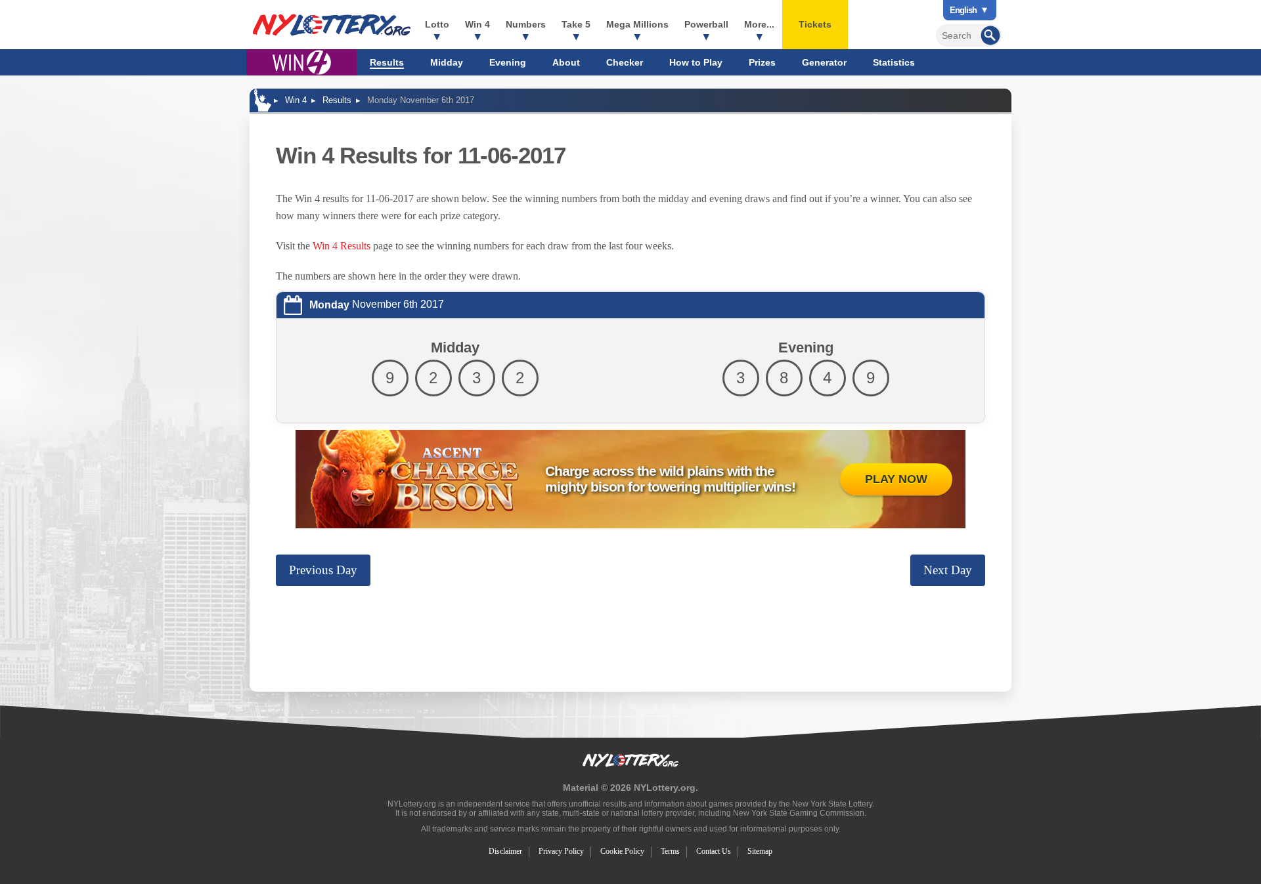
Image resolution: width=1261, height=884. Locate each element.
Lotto (437, 24)
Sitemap (759, 851)
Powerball (706, 24)
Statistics (894, 62)
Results (387, 62)
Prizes (762, 62)
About (566, 62)
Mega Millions (637, 24)
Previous (323, 570)
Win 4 (477, 24)
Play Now (896, 479)
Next (947, 570)
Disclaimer (505, 851)
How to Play (695, 62)
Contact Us (713, 851)
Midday (446, 62)
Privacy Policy (561, 851)
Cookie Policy (622, 851)
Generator (824, 62)
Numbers (526, 24)
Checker (624, 62)
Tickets (815, 24)
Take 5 (576, 24)
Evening (507, 62)
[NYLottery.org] (331, 25)
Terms (670, 851)
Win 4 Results (341, 245)
